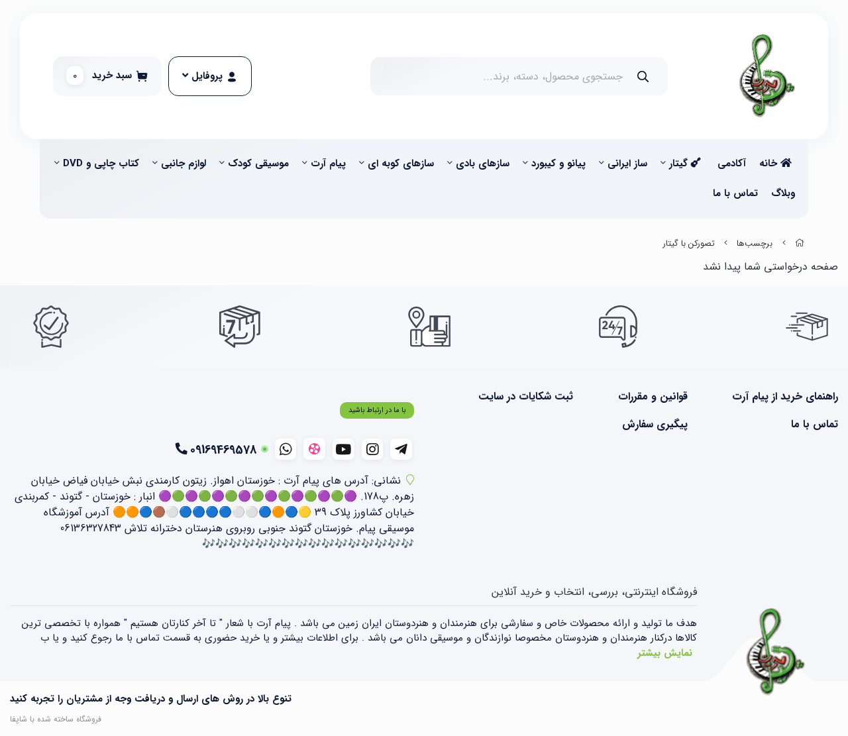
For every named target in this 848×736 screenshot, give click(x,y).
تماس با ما (735, 193)
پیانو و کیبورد (558, 164)
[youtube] (343, 449)
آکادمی (731, 164)
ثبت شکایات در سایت (525, 397)
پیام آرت (328, 164)
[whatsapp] (286, 449)
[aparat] (314, 449)
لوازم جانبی (183, 164)
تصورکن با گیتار (689, 243)
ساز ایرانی (627, 164)
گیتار (680, 164)
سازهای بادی (482, 164)
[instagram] (373, 449)
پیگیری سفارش (654, 425)
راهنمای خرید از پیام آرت (785, 397)
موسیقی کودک (258, 164)
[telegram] (401, 449)
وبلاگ (783, 193)
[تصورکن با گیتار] (776, 652)
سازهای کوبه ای (401, 164)
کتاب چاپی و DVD (101, 164)
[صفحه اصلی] (799, 243)
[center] (643, 76)
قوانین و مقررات (652, 397)
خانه (769, 164)
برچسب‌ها (754, 243)
